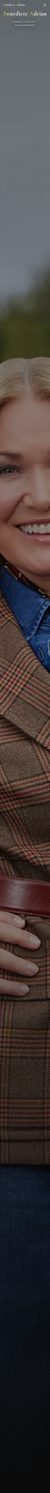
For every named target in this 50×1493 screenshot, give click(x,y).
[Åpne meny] (44, 4)
